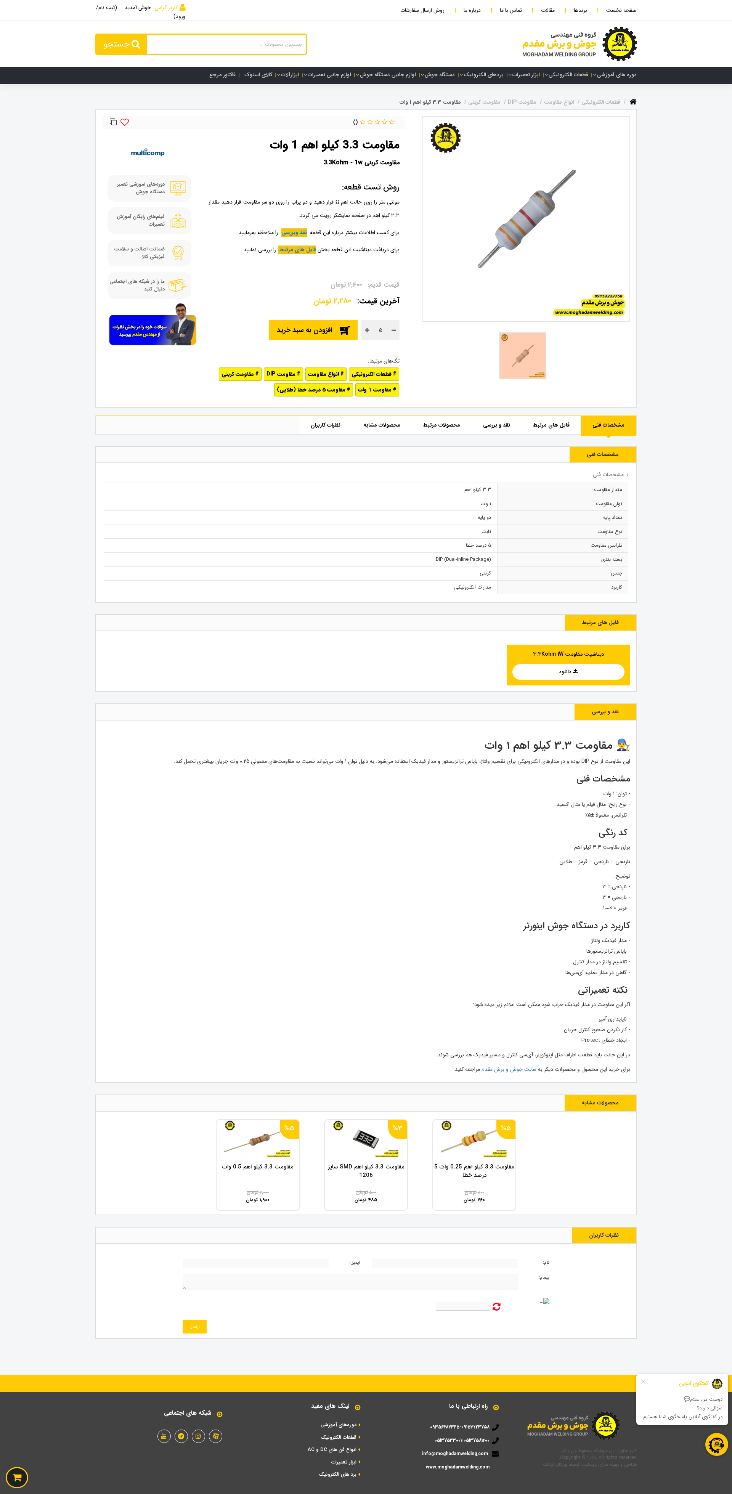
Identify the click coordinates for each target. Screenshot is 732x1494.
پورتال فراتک (555, 1464)
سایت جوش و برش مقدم (509, 1069)
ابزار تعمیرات (526, 75)
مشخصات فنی (608, 425)
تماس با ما (511, 10)
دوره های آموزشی (617, 75)
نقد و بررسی (496, 425)
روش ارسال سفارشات (422, 10)
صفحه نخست (621, 10)
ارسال (194, 1326)
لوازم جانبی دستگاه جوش (388, 75)
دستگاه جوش (440, 75)
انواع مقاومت (323, 374)
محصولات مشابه (381, 425)
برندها (580, 10)
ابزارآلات (290, 75)
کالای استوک (258, 75)
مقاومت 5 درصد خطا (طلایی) (311, 389)
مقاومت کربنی (238, 374)
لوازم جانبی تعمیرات (329, 75)
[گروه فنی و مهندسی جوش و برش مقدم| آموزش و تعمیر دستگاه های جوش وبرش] (580, 44)
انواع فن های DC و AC (332, 1450)
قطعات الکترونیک (338, 1437)
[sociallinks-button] (215, 1436)
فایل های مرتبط (551, 425)
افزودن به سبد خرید (304, 330)
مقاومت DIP (280, 374)
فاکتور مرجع (222, 75)
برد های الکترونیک (337, 1474)
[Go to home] (633, 100)
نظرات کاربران (325, 425)
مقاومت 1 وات (375, 389)
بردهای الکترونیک (484, 75)
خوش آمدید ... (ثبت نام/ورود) (141, 12)
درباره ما (472, 10)
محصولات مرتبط (441, 425)
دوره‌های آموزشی (338, 1425)
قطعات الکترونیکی (568, 75)
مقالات (548, 10)
